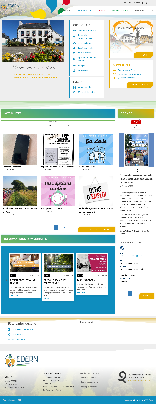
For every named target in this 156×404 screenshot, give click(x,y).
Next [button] (110, 280)
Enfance (101, 10)
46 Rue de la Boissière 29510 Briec (132, 256)
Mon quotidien (84, 10)
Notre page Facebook (90, 387)
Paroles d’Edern (86, 280)
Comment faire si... (123, 65)
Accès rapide (126, 3)
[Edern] (10, 6)
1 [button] (56, 227)
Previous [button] (6, 280)
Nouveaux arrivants (89, 382)
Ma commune (65, 10)
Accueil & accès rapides (91, 373)
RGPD (19, 400)
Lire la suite (14, 295)
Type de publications (54, 121)
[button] (58, 113)
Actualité (13, 275)
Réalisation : (128, 400)
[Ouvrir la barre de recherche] (152, 10)
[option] (25, 275)
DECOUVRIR (139, 10)
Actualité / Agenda (120, 10)
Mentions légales (8, 400)
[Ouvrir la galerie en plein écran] (136, 170)
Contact (137, 3)
